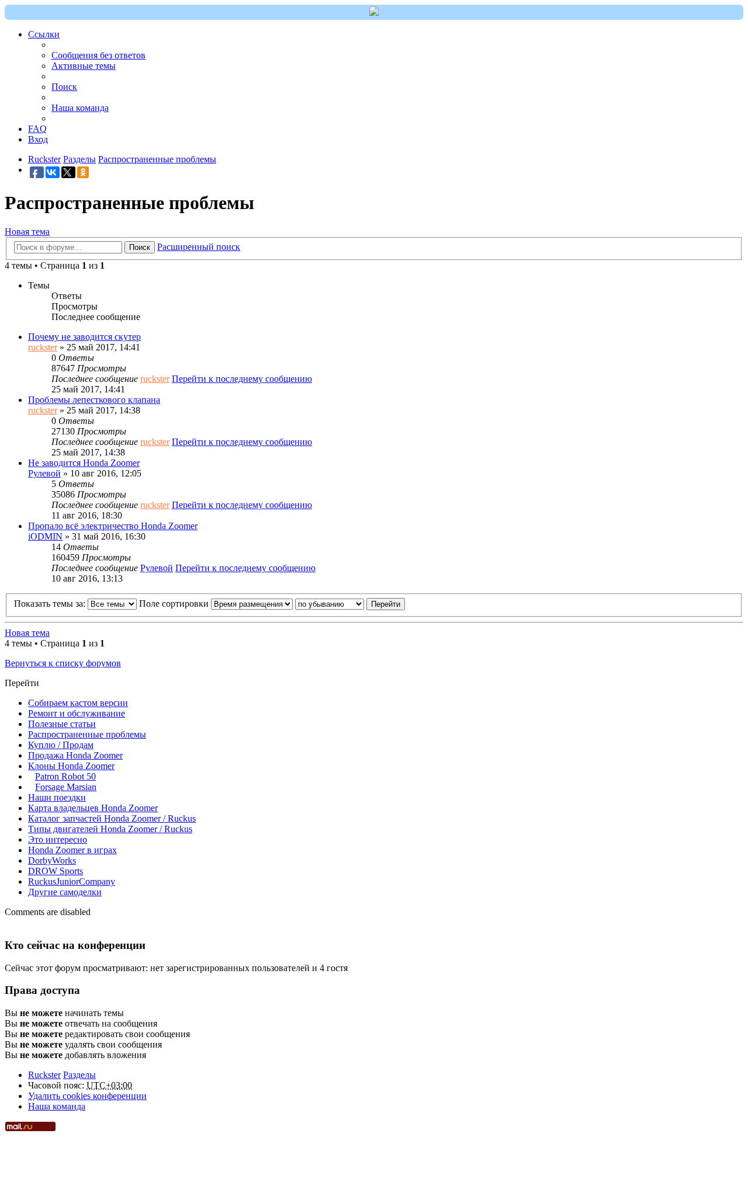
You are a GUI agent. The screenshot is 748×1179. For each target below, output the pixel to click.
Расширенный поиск (198, 247)
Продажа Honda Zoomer (75, 755)
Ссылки (44, 34)
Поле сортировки (175, 603)
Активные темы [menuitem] (83, 66)
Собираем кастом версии (78, 703)
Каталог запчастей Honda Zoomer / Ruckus (112, 818)
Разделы (79, 1075)
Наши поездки (57, 797)
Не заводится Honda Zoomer (84, 463)
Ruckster (44, 1075)
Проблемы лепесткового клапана (94, 400)
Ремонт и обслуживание (76, 713)
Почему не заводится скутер (84, 337)
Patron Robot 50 (65, 776)
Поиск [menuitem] (64, 87)
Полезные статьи (62, 724)
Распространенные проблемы (87, 734)
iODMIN (45, 536)
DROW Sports (55, 871)
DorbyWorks (52, 860)
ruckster (42, 347)
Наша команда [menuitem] (80, 108)
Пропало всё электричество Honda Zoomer (113, 526)
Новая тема (27, 232)
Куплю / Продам (61, 745)
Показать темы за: (51, 603)
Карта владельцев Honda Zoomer (93, 808)
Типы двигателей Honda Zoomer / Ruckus (110, 829)
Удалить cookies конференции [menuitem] (87, 1096)
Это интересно (57, 839)
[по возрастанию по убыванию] (329, 603)
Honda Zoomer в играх (72, 850)
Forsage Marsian (65, 787)
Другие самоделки (65, 892)
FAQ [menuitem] (37, 129)
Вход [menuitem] (38, 139)
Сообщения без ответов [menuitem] (98, 55)
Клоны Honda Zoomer (71, 766)
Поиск (139, 247)
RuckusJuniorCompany (71, 881)
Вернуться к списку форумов (63, 663)
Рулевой (44, 473)
